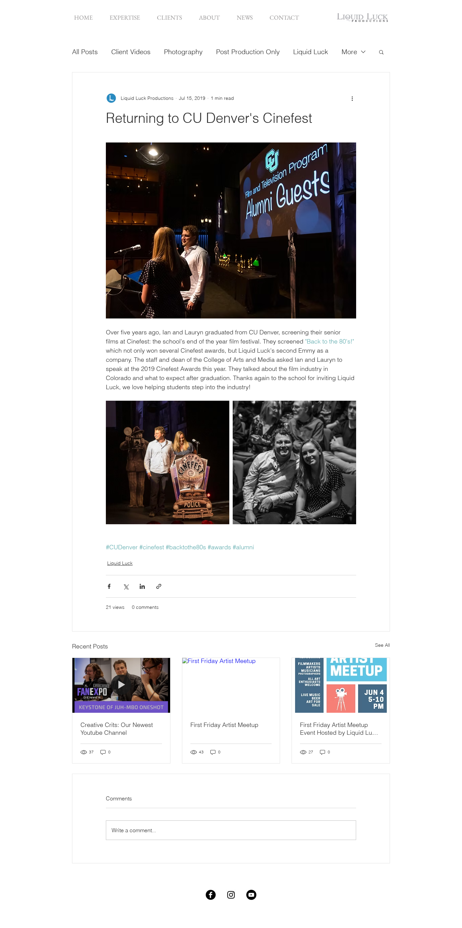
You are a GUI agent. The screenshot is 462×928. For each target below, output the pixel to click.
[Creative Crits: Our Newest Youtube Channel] (121, 685)
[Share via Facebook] (109, 586)
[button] (124, 17)
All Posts (85, 51)
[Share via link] (159, 586)
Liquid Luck (310, 51)
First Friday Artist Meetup (224, 725)
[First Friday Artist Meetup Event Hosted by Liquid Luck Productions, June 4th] (341, 685)
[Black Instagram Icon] (231, 895)
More (349, 51)
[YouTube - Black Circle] (251, 895)
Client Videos (131, 51)
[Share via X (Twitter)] (125, 586)
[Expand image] (167, 462)
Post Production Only (248, 51)
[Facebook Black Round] (211, 895)
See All (382, 645)
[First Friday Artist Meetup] (231, 685)
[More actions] (352, 98)
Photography (183, 51)
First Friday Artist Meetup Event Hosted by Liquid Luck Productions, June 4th (339, 728)
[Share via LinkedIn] (142, 586)
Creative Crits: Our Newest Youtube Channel (116, 728)
